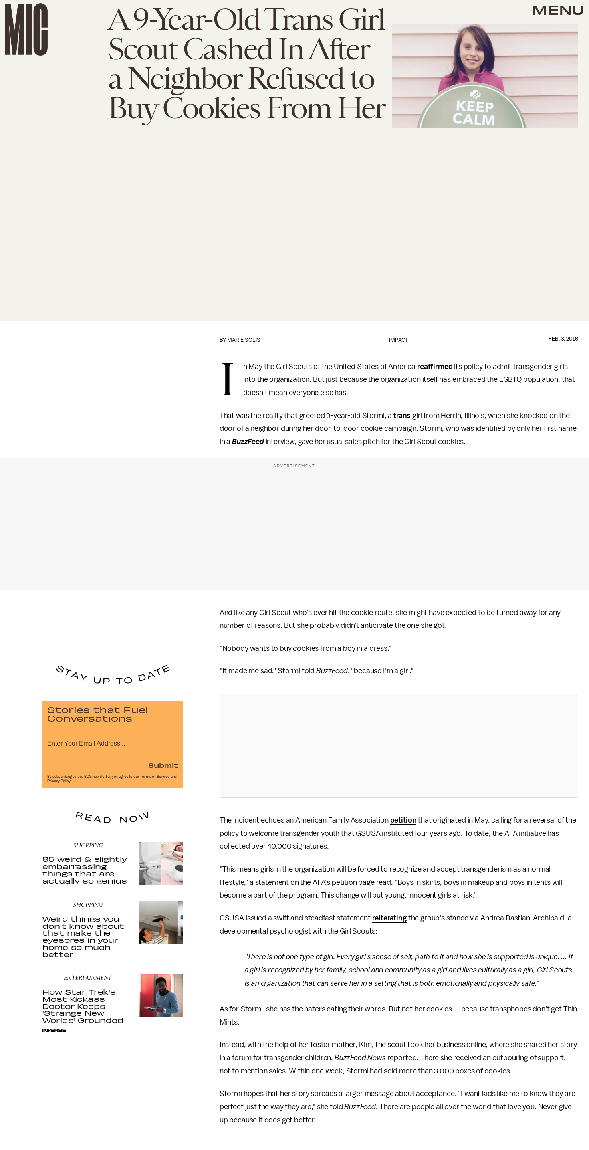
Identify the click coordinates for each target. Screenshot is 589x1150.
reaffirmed (434, 367)
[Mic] (26, 29)
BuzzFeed (248, 442)
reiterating (389, 918)
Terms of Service (154, 777)
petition (403, 820)
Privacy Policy (59, 781)
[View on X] (398, 746)
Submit (163, 765)
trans (402, 416)
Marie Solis (243, 340)
